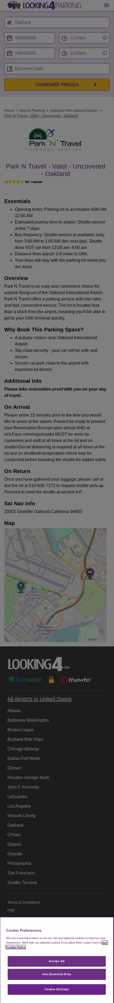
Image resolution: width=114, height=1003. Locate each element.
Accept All (57, 961)
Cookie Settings (57, 989)
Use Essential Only (56, 974)
